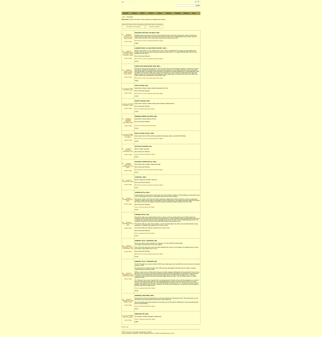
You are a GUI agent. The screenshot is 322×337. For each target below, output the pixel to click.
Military (160, 13)
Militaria (151, 13)
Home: (124, 17)
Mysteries (168, 13)
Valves (193, 13)
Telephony (186, 13)
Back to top (125, 327)
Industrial (134, 13)
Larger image (128, 41)
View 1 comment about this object (145, 109)
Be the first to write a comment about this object (149, 40)
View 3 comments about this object (145, 306)
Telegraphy (178, 13)
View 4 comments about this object (145, 319)
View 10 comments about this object (145, 125)
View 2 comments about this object (145, 154)
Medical (142, 13)
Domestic (125, 13)
